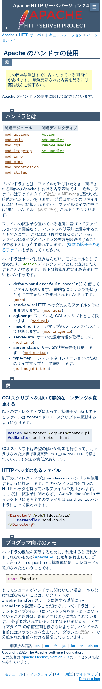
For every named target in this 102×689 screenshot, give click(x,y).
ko (73, 646)
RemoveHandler (56, 145)
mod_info (14, 156)
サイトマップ (87, 674)
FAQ (58, 674)
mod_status (16, 172)
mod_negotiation (22, 167)
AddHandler (53, 140)
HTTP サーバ (30, 35)
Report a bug (89, 679)
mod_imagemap (18, 151)
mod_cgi (12, 145)
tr (81, 646)
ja (64, 646)
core (19, 300)
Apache (8, 35)
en (37, 646)
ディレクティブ (39, 674)
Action (48, 134)
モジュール (14, 674)
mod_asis (14, 140)
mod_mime (14, 162)
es (47, 646)
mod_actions (17, 134)
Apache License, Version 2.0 (45, 657)
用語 (69, 674)
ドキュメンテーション (63, 35)
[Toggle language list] (7, 62)
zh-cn (93, 646)
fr (55, 646)
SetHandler (53, 151)
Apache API (45, 557)
